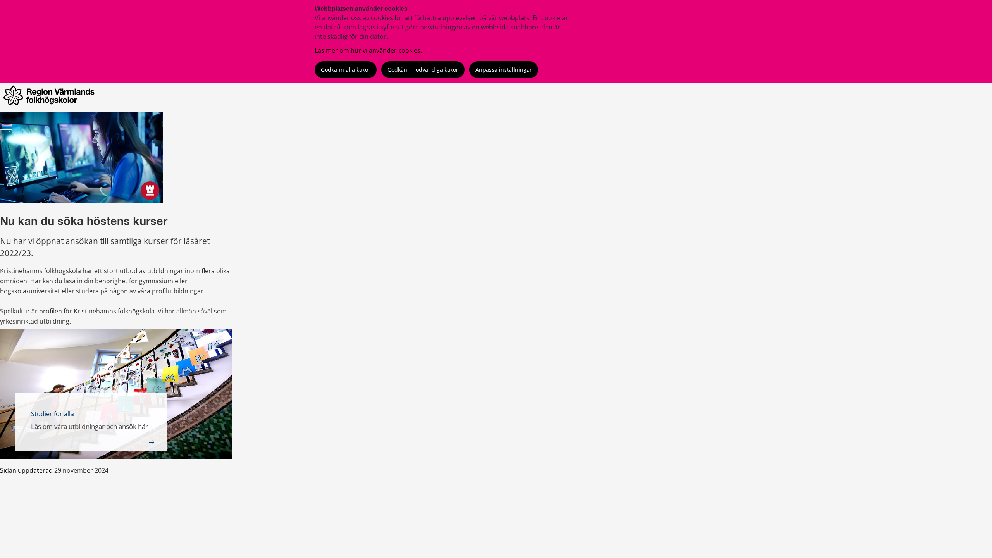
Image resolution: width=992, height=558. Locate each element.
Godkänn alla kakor (345, 69)
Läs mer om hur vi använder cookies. (368, 50)
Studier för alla (52, 414)
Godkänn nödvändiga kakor (423, 69)
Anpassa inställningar (503, 69)
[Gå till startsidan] (51, 105)
